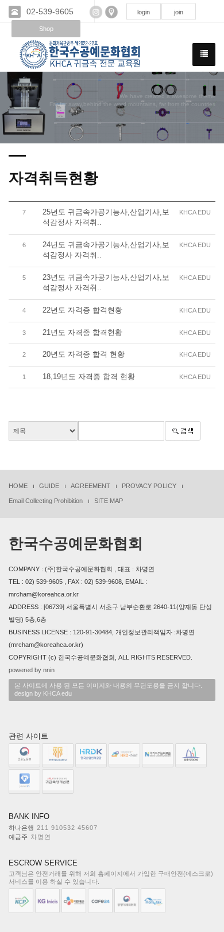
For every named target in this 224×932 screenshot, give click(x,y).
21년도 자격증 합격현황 (82, 332)
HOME (18, 485)
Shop (46, 28)
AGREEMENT (90, 485)
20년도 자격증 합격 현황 (84, 354)
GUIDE (49, 485)
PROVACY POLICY (149, 485)
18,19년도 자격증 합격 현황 (89, 376)
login (143, 12)
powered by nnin (32, 669)
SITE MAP (108, 500)
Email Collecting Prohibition (46, 500)
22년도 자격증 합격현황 (82, 310)
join (178, 12)
